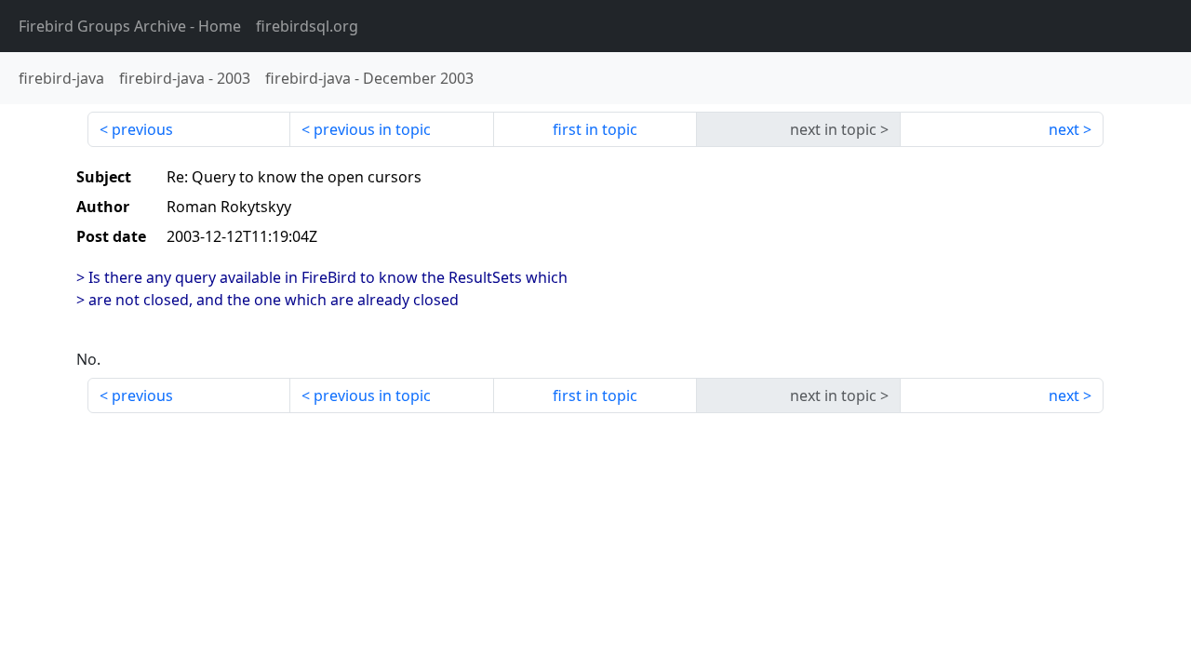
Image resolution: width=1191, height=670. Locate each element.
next (1064, 129)
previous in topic (372, 129)
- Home (130, 26)
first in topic (595, 129)
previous (142, 129)
